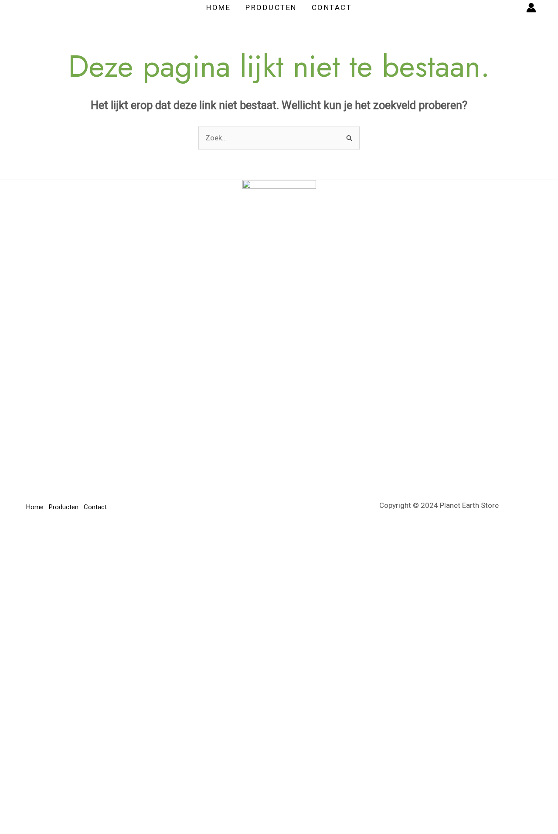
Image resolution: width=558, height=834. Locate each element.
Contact (332, 7)
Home (218, 7)
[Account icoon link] (531, 8)
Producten (271, 7)
